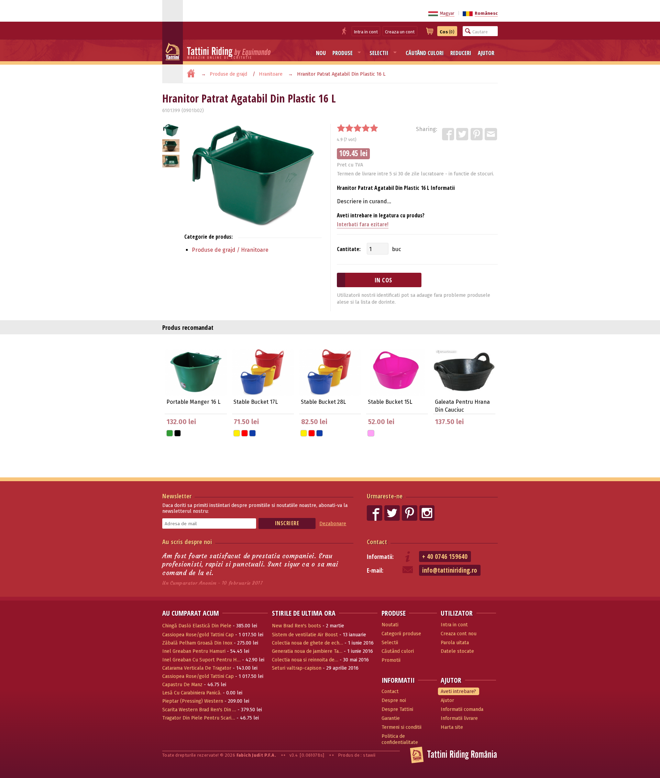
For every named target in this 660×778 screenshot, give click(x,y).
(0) (447, 31)
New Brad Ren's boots (296, 626)
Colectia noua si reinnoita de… (305, 660)
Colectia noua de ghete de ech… (307, 643)
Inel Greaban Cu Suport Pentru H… (201, 660)
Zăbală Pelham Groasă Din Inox (197, 643)
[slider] (357, 128)
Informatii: (380, 557)
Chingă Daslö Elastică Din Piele (196, 626)
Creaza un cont (400, 31)
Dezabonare (332, 524)
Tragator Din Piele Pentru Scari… (198, 718)
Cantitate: (349, 249)
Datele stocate (457, 651)
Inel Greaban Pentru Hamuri (194, 651)
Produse (342, 53)
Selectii (379, 53)
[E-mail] (491, 134)
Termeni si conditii (401, 727)
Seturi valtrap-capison (296, 668)
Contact (377, 541)
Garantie (391, 718)
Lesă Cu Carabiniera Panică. (191, 693)
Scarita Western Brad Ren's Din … (199, 710)
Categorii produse (401, 634)
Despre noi (394, 700)
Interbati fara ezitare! (362, 224)
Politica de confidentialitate (400, 739)
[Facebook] (448, 134)
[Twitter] (462, 134)
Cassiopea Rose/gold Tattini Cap (198, 635)
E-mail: (375, 570)
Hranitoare (271, 74)
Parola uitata (455, 643)
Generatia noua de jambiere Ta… (307, 651)
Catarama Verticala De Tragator (196, 668)
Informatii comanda (462, 709)
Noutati (390, 625)
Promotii (391, 660)
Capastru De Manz (182, 685)
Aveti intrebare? (458, 691)
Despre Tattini (397, 709)
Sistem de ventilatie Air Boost (305, 635)
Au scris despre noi (187, 541)
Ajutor (486, 53)
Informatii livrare (459, 718)
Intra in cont (366, 31)
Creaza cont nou (458, 634)
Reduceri (460, 53)
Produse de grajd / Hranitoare (230, 250)
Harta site (452, 727)
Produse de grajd (228, 74)
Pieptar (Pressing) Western (192, 701)
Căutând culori (425, 53)
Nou (321, 53)
